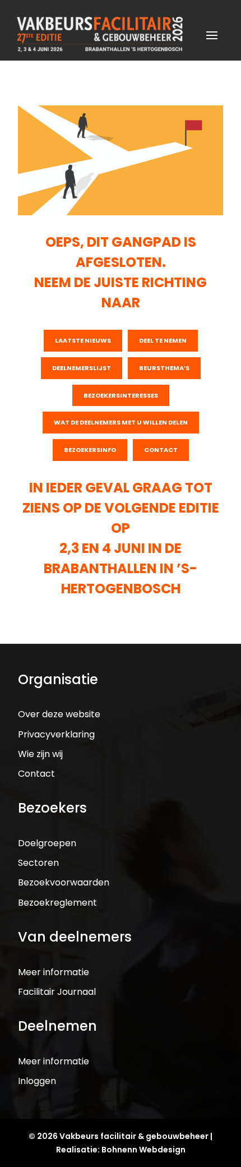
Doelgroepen (47, 843)
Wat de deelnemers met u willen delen (121, 422)
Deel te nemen (163, 340)
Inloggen (37, 1080)
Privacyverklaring (56, 734)
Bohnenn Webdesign (143, 1149)
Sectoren (38, 862)
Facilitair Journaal (57, 991)
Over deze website (59, 714)
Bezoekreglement (57, 902)
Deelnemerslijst (81, 367)
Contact (161, 449)
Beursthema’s (164, 367)
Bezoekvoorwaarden (63, 882)
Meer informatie (53, 972)
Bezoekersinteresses (121, 395)
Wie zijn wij (40, 754)
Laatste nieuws (83, 340)
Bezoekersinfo (90, 449)
